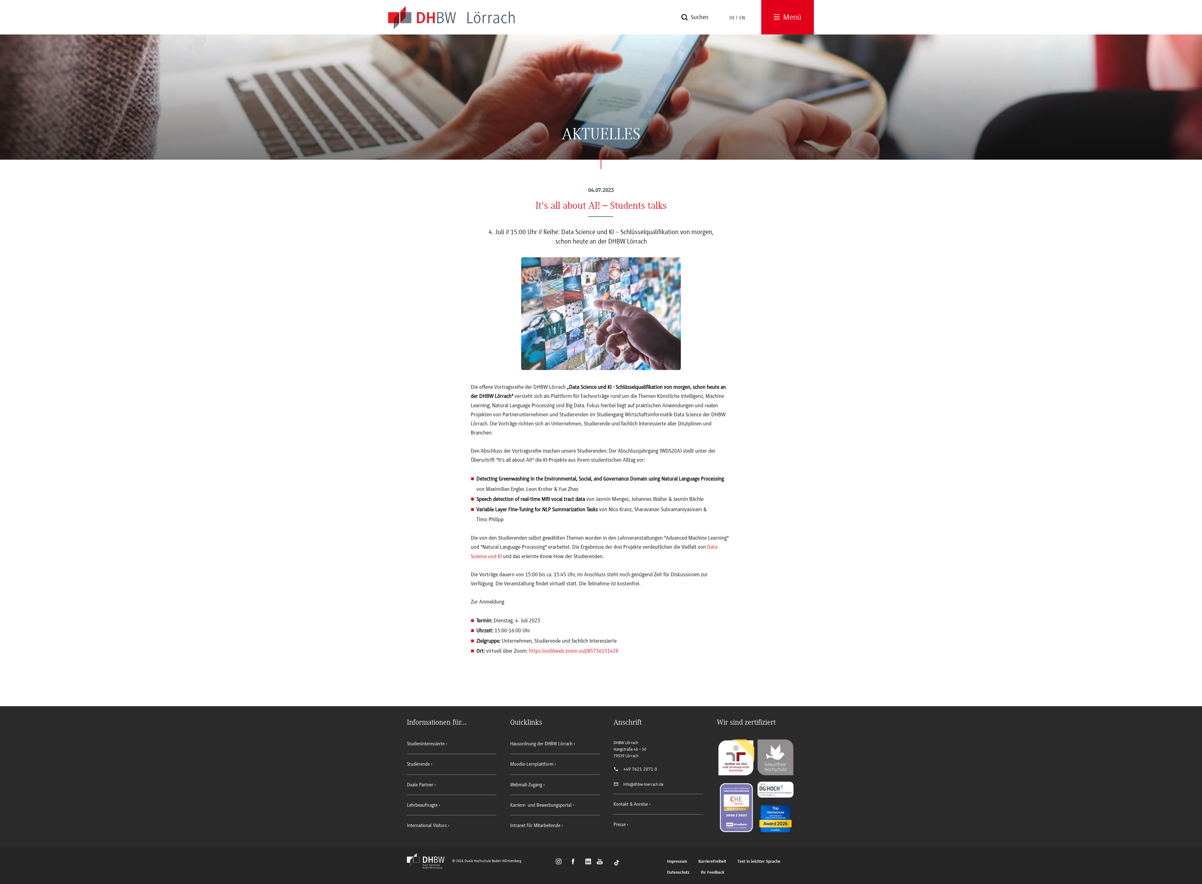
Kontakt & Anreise (631, 804)
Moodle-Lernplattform (531, 764)
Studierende (418, 764)
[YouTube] (601, 862)
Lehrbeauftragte (422, 805)
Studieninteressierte (425, 744)
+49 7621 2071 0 (640, 769)
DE (732, 18)
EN (742, 18)
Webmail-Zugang (526, 785)
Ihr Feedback (712, 872)
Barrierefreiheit (712, 861)
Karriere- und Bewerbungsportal (541, 805)
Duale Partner (420, 785)
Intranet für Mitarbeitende (535, 825)
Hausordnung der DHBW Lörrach (541, 744)
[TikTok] (617, 862)
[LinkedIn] (589, 862)
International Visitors (427, 825)
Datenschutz (678, 872)
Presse (620, 824)
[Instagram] (560, 862)
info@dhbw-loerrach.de (643, 784)
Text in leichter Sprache (758, 861)
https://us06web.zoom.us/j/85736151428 (574, 651)
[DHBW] (429, 867)
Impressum (677, 861)
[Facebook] (576, 862)
